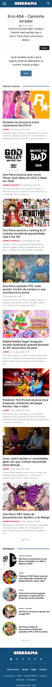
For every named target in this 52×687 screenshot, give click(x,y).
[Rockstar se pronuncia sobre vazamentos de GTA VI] (26, 105)
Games (6, 129)
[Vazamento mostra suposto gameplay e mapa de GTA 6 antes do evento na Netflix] (10, 594)
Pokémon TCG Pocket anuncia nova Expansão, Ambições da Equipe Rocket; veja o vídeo (25, 403)
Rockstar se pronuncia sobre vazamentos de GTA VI (21, 124)
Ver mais (25, 539)
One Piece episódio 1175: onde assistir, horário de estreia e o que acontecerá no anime (24, 289)
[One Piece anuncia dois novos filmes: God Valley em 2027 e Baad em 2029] (26, 157)
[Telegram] (11, 659)
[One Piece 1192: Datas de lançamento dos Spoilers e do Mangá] (26, 497)
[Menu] (4, 3)
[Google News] (41, 659)
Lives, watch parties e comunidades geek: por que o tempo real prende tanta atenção (25, 462)
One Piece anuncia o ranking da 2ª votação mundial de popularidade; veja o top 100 (24, 233)
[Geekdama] (26, 4)
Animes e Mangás (11, 185)
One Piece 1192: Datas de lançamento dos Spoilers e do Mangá (26, 516)
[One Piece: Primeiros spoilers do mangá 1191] (10, 612)
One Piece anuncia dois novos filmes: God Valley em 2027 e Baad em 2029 (25, 178)
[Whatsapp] (17, 659)
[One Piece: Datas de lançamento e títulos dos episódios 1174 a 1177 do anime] (10, 629)
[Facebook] (23, 659)
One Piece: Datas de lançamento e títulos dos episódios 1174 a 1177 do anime (33, 629)
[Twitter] (35, 659)
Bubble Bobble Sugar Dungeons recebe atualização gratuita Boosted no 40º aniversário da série (25, 344)
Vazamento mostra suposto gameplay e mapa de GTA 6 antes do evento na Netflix (32, 595)
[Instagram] (29, 659)
